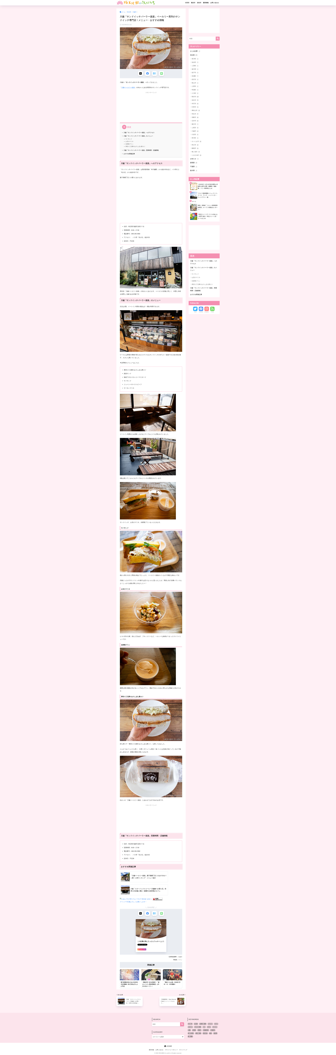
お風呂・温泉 (203, 1023)
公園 (189, 1030)
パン (180, 960)
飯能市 (195, 148)
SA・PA (190, 1023)
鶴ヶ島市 (196, 151)
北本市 (195, 120)
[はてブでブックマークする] (154, 73)
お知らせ (194, 159)
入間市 (195, 86)
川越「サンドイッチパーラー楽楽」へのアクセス (139, 132)
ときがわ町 (196, 155)
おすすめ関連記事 (129, 154)
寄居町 (195, 90)
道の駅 (215, 1033)
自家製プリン (129, 144)
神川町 (195, 138)
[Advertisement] (151, 107)
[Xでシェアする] (140, 73)
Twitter (195, 311)
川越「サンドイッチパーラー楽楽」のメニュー (138, 136)
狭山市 (195, 83)
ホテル (209, 1027)
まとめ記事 (195, 51)
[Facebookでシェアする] (147, 73)
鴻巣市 (195, 117)
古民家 (194, 1030)
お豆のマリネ (129, 141)
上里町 (195, 65)
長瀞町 (195, 76)
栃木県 (193, 170)
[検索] (218, 39)
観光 (210, 1033)
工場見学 (213, 1030)
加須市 (195, 62)
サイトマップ (183, 1050)
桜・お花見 (190, 1033)
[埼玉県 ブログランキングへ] (157, 899)
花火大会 (205, 1033)
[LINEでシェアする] (161, 73)
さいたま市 (196, 141)
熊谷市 (193, 2)
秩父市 (195, 145)
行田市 (187, 2)
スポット (190, 1027)
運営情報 (206, 2)
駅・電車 (190, 1036)
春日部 (195, 69)
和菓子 (199, 1030)
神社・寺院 (198, 1033)
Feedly (212, 311)
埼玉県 (193, 55)
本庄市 (195, 103)
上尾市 (195, 127)
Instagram (206, 311)
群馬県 (193, 163)
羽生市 (195, 114)
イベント (210, 1023)
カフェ (216, 1023)
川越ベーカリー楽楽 (128, 87)
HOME (169, 1046)
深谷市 (199, 2)
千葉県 (193, 166)
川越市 (180, 957)
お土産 (195, 1023)
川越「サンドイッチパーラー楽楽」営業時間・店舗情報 (141, 150)
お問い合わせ (214, 2)
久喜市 (195, 134)
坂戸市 (195, 72)
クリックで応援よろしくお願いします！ (133, 902)
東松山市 (196, 110)
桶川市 (195, 124)
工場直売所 (205, 1030)
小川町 (195, 93)
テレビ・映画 (198, 1027)
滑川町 (195, 59)
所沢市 (195, 79)
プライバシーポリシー (171, 1050)
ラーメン (215, 1027)
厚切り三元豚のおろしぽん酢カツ (135, 146)
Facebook (201, 311)
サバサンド (128, 139)
